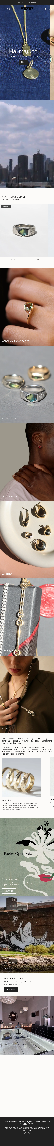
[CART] (50, 9)
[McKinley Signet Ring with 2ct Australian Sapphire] (24, 230)
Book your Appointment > (27, 2)
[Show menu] (3, 9)
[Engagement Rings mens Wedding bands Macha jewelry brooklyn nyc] (21, 777)
